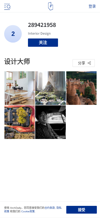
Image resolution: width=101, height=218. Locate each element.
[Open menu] (6, 6)
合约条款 (50, 207)
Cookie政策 (28, 211)
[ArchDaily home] (50, 6)
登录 (92, 6)
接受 (81, 210)
